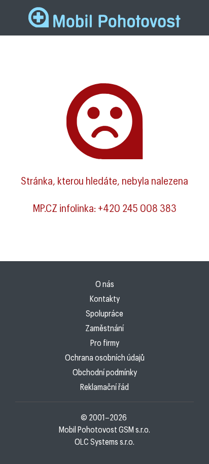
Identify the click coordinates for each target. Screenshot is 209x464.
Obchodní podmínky (105, 372)
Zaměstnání (104, 328)
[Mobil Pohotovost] (104, 18)
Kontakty (105, 298)
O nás (104, 284)
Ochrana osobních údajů (105, 357)
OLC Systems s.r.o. (104, 441)
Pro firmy (104, 342)
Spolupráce (104, 313)
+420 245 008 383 (137, 208)
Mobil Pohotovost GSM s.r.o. (104, 429)
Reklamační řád (104, 386)
